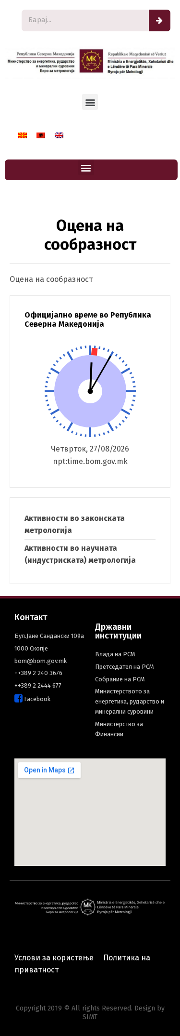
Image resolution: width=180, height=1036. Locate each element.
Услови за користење (54, 957)
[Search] (159, 20)
